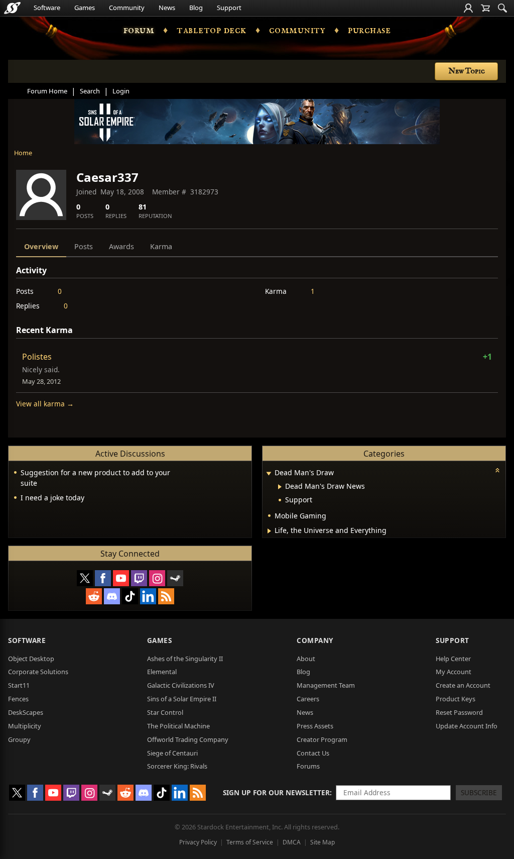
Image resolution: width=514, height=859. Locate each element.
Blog (196, 7)
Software (47, 7)
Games (84, 7)
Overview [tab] (41, 246)
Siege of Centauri (172, 753)
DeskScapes (25, 712)
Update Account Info (466, 725)
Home (23, 152)
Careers (308, 698)
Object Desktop (31, 658)
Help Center (453, 658)
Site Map (322, 842)
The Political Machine (178, 725)
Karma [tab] (161, 246)
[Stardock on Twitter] (85, 578)
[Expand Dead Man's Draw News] (280, 486)
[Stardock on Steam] (175, 578)
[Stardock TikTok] (130, 596)
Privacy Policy (198, 842)
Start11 (19, 685)
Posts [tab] (83, 246)
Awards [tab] (121, 246)
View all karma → (45, 403)
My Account (453, 671)
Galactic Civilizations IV (180, 685)
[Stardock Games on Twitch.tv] (139, 578)
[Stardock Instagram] (157, 578)
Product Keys (455, 698)
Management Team (326, 685)
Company (315, 640)
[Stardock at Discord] (112, 596)
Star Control (165, 712)
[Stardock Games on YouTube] (121, 578)
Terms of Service (249, 842)
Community (127, 7)
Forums (308, 766)
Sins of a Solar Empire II (181, 698)
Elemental (162, 671)
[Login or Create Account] (468, 8)
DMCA (292, 842)
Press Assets (315, 725)
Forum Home (47, 90)
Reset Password (459, 712)
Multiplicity (24, 725)
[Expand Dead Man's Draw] (268, 473)
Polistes (37, 356)
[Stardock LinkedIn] (148, 596)
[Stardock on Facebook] (103, 578)
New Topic (466, 71)
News (167, 7)
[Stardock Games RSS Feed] (166, 596)
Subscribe (479, 792)
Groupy (19, 739)
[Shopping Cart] (485, 8)
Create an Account (463, 685)
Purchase (369, 30)
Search (90, 90)
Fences (18, 698)
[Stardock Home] (12, 8)
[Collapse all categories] (497, 470)
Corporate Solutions (38, 671)
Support (229, 7)
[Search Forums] (502, 8)
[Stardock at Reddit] (94, 596)
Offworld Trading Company (187, 739)
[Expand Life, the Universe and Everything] (269, 530)
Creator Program (322, 739)
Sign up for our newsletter (276, 792)
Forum (139, 30)
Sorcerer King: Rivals (177, 766)
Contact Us (313, 753)
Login (121, 90)
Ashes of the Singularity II (185, 658)
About (306, 658)
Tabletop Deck (211, 30)
